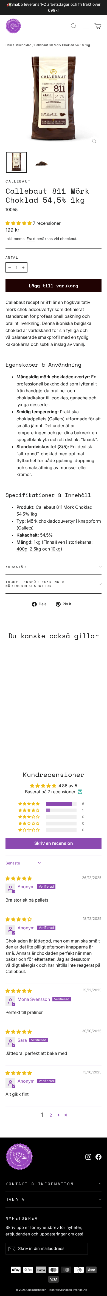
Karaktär (15, 566)
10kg (56, 549)
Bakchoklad (23, 45)
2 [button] (50, 1115)
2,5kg (35, 549)
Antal (11, 257)
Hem (8, 45)
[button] (19, 223)
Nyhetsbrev (21, 1217)
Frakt (31, 239)
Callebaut (18, 181)
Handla (15, 1199)
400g (21, 549)
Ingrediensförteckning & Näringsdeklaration (35, 583)
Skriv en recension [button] (53, 843)
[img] (18, 878)
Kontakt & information (39, 1184)
